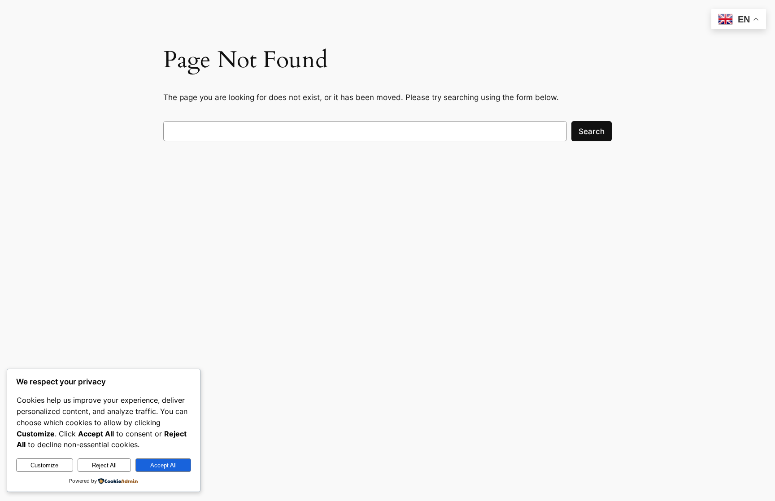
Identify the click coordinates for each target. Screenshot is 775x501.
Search (592, 131)
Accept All (163, 465)
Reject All (104, 465)
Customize (44, 465)
